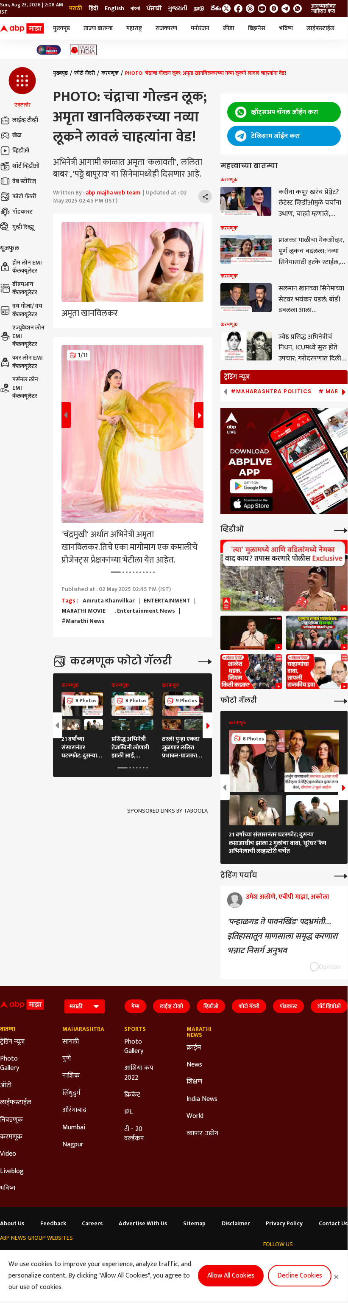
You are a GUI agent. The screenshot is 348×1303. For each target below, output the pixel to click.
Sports (135, 1029)
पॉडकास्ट (22, 212)
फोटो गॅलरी (24, 196)
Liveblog (12, 1171)
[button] (22, 88)
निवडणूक (11, 1120)
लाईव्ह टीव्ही (25, 120)
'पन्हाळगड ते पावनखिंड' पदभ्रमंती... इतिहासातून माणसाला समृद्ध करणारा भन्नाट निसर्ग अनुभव (282, 936)
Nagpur (73, 1144)
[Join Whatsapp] (297, 8)
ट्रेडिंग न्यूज (12, 1042)
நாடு (199, 8)
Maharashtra (80, 1029)
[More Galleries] (205, 661)
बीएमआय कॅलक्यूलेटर (24, 288)
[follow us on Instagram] (274, 8)
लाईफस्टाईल (320, 28)
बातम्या (7, 1029)
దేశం (216, 8)
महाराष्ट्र (134, 28)
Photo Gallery (9, 1063)
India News (202, 1099)
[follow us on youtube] (262, 8)
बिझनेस (256, 28)
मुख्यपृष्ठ (61, 28)
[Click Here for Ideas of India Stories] (83, 50)
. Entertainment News (144, 611)
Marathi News (199, 1032)
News (194, 1064)
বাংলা (135, 8)
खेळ (17, 135)
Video (8, 1154)
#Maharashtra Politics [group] (271, 391)
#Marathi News (83, 621)
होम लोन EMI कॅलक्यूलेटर (27, 267)
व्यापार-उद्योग (202, 1133)
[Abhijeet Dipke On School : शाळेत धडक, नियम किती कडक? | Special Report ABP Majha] (251, 671)
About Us (12, 1224)
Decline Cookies (299, 1275)
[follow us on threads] (250, 8)
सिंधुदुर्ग (71, 1093)
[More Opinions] (341, 875)
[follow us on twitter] (226, 8)
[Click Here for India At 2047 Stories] (48, 50)
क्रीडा (228, 28)
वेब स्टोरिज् (24, 181)
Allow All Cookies (230, 1275)
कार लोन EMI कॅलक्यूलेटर (27, 362)
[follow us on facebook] (238, 8)
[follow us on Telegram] (286, 8)
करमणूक (110, 73)
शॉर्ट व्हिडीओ (25, 166)
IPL (128, 1112)
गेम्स (135, 1006)
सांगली (70, 1042)
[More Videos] (341, 529)
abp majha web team (113, 192)
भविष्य (286, 28)
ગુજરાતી (177, 8)
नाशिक (71, 1076)
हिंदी (93, 8)
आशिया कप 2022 (138, 1073)
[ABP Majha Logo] (22, 28)
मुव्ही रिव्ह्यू (23, 227)
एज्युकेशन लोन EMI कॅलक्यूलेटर (28, 336)
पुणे (66, 1059)
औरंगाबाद (74, 1110)
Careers (92, 1224)
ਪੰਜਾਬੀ (154, 8)
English (114, 8)
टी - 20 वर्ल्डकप (134, 1134)
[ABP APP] (251, 486)
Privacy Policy (284, 1224)
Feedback (53, 1224)
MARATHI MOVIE (83, 611)
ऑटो (5, 1085)
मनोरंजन (200, 28)
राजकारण (166, 28)
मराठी (75, 8)
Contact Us (333, 1224)
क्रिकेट (132, 1095)
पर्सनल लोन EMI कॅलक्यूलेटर (25, 387)
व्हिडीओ (20, 150)
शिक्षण (194, 1081)
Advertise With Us (143, 1224)
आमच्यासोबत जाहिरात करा (323, 8)
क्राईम (194, 1048)
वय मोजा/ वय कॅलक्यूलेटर (27, 310)
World (195, 1116)
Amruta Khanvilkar (109, 601)
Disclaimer (236, 1224)
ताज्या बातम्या (98, 28)
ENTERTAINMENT (167, 601)
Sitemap (194, 1224)
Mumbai (73, 1127)
